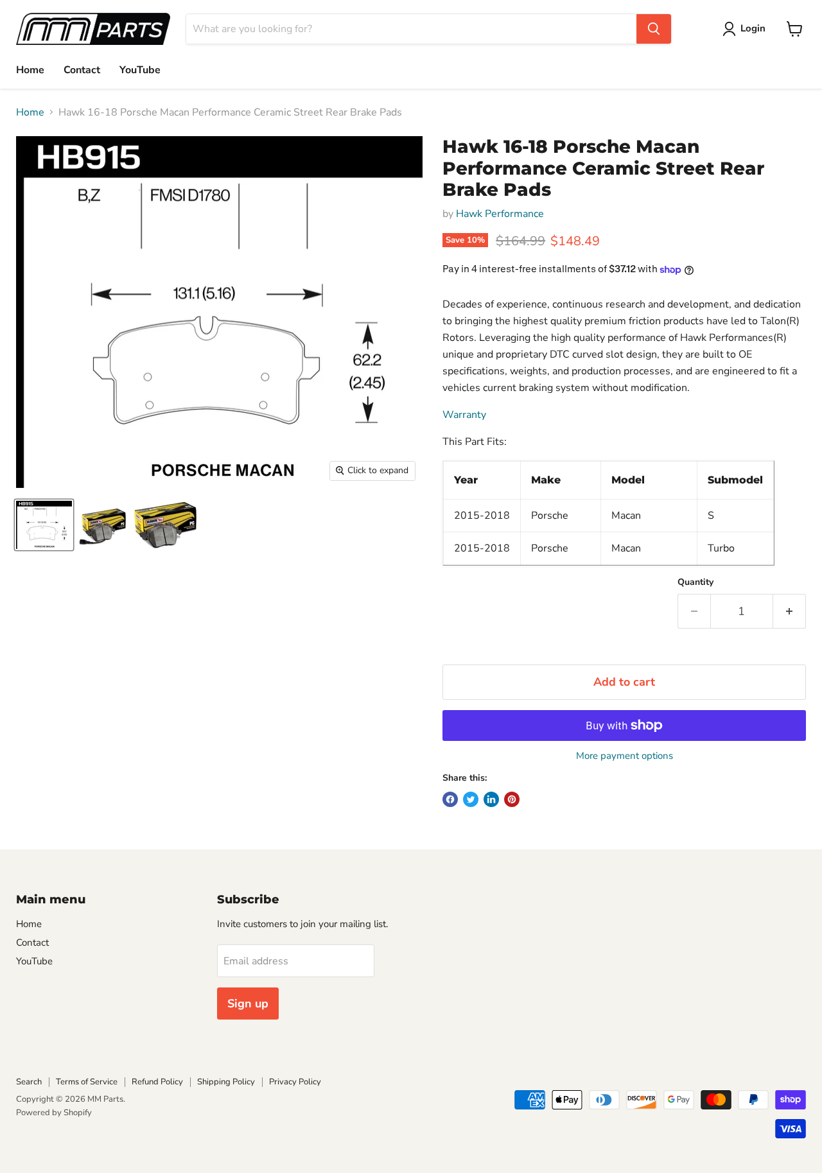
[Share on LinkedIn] (491, 799)
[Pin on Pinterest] (512, 799)
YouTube (140, 70)
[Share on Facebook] (450, 799)
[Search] (653, 29)
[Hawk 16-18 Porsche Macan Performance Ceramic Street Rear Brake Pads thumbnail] (44, 525)
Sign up (247, 1003)
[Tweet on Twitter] (470, 799)
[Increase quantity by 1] (789, 611)
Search (29, 1082)
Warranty (464, 415)
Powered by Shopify (54, 1112)
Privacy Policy (295, 1082)
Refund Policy (157, 1082)
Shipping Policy (226, 1082)
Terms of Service (87, 1082)
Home (30, 70)
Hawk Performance (500, 214)
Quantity (695, 582)
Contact (82, 70)
